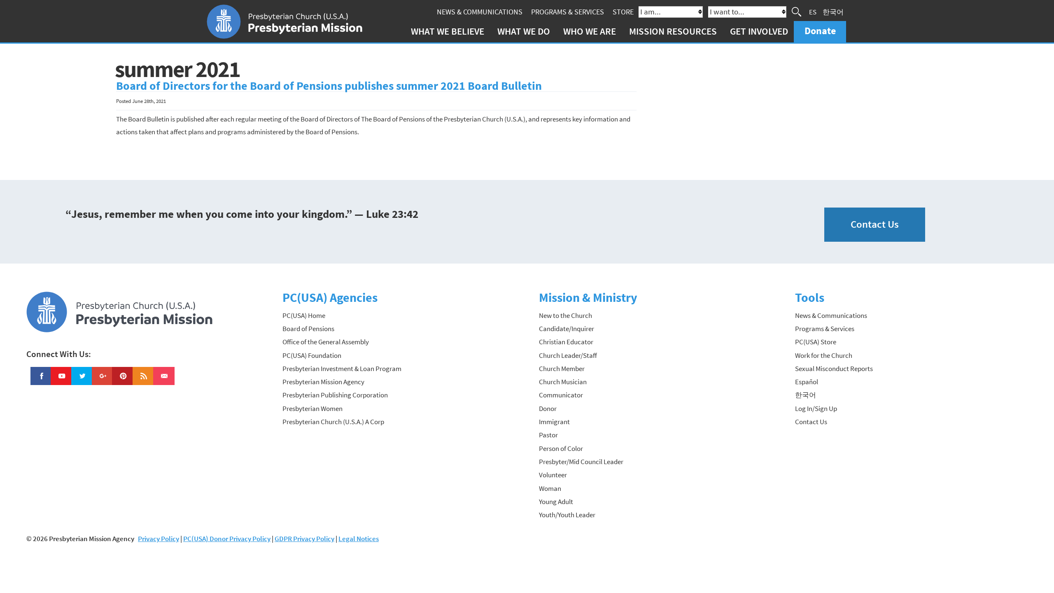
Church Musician (563, 381)
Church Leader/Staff (568, 355)
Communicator (561, 394)
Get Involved (759, 31)
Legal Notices (358, 538)
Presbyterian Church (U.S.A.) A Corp (333, 421)
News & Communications (479, 11)
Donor (548, 408)
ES (812, 11)
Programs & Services (567, 11)
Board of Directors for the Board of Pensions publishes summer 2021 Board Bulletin (329, 86)
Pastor (548, 434)
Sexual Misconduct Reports (834, 368)
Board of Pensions (308, 328)
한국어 (833, 11)
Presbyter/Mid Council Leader (581, 461)
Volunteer (553, 474)
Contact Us (875, 224)
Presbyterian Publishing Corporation (335, 394)
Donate (820, 30)
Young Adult (556, 501)
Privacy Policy (158, 538)
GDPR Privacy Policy (304, 538)
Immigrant (554, 421)
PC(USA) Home (303, 315)
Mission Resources (673, 31)
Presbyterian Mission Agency (323, 381)
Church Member (562, 368)
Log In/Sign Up (816, 408)
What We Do (523, 31)
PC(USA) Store (815, 341)
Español (806, 381)
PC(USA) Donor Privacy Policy (226, 538)
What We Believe (447, 31)
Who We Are (589, 31)
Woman (550, 488)
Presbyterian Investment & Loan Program (341, 368)
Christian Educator (566, 341)
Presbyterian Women (312, 408)
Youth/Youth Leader (567, 514)
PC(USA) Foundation (311, 355)
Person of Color (561, 448)
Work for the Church (823, 355)
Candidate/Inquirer (566, 328)
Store (623, 11)
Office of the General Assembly (325, 341)
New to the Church (565, 315)
